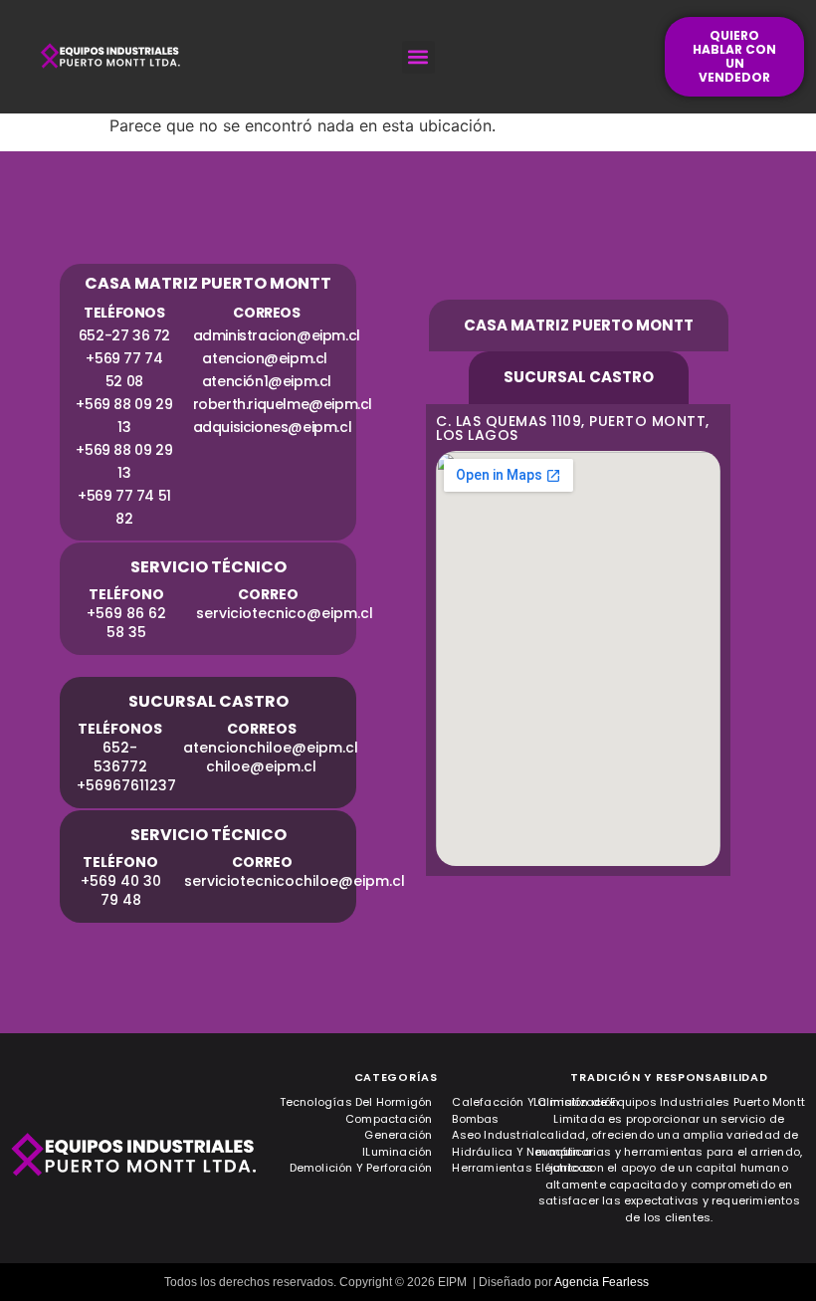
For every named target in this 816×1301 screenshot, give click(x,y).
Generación (398, 1135)
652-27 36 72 (124, 335)
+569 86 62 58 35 (126, 622)
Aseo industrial (495, 1135)
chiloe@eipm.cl (261, 766)
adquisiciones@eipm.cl (272, 427)
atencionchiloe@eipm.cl (272, 748)
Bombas (475, 1119)
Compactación (388, 1119)
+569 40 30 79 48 (121, 890)
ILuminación (397, 1152)
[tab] (578, 326)
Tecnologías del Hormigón (356, 1102)
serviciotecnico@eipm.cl (284, 613)
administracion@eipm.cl (276, 335)
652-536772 (120, 757)
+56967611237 (126, 785)
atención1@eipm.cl (266, 381)
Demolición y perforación (361, 1168)
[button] (418, 57)
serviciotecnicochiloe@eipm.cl (294, 881)
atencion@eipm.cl (266, 358)
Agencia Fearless (601, 1282)
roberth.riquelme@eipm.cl (282, 404)
